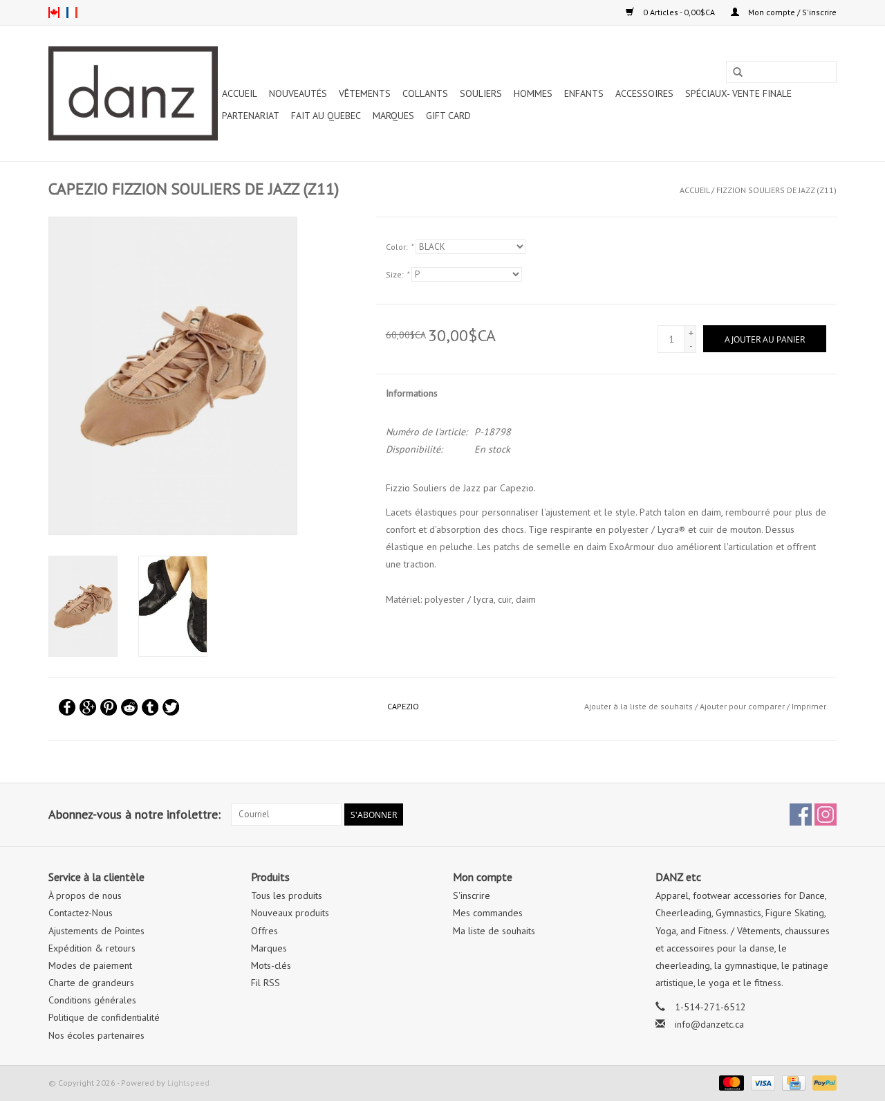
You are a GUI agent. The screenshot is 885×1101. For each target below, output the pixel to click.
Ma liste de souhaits (494, 931)
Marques (393, 115)
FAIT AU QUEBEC (326, 115)
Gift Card (448, 115)
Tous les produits (286, 895)
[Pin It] (108, 707)
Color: (399, 247)
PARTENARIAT (250, 115)
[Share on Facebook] (67, 707)
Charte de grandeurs (91, 982)
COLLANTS (425, 93)
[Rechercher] (737, 72)
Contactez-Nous (80, 913)
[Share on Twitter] (170, 707)
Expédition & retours (92, 948)
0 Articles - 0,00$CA (679, 12)
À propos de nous (85, 895)
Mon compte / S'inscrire (791, 12)
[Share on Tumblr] (150, 707)
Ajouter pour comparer (743, 706)
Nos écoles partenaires (96, 1035)
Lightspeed (188, 1082)
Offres (264, 931)
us (53, 12)
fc (71, 12)
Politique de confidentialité (104, 1017)
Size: (397, 274)
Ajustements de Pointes (96, 931)
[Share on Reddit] (129, 707)
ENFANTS (584, 93)
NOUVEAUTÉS (298, 93)
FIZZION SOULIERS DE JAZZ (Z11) (776, 190)
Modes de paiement (90, 965)
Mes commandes (488, 913)
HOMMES (533, 93)
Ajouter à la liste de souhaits (638, 706)
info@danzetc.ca (709, 1024)
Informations (412, 393)
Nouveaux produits (290, 913)
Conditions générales (92, 1000)
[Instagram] (825, 814)
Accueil (239, 93)
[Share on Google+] (88, 707)
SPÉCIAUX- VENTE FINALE (738, 93)
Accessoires (644, 93)
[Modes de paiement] (729, 1082)
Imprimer (809, 706)
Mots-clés (271, 965)
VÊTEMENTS (365, 93)
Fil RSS (265, 982)
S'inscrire (471, 895)
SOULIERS (481, 93)
